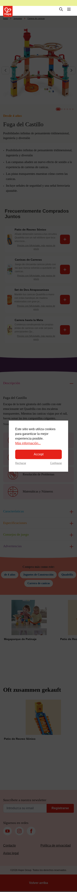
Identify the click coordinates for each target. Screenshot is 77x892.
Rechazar (20, 463)
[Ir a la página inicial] (8, 11)
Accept (38, 454)
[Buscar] (61, 9)
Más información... (28, 443)
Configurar (56, 463)
